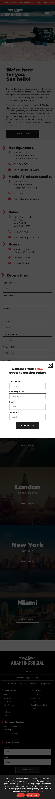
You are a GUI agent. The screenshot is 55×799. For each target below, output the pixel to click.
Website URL (15, 412)
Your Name (14, 381)
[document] (27, 399)
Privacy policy (33, 795)
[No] (51, 787)
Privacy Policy (39, 791)
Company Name (17, 392)
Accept (21, 795)
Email (12, 402)
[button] (50, 365)
